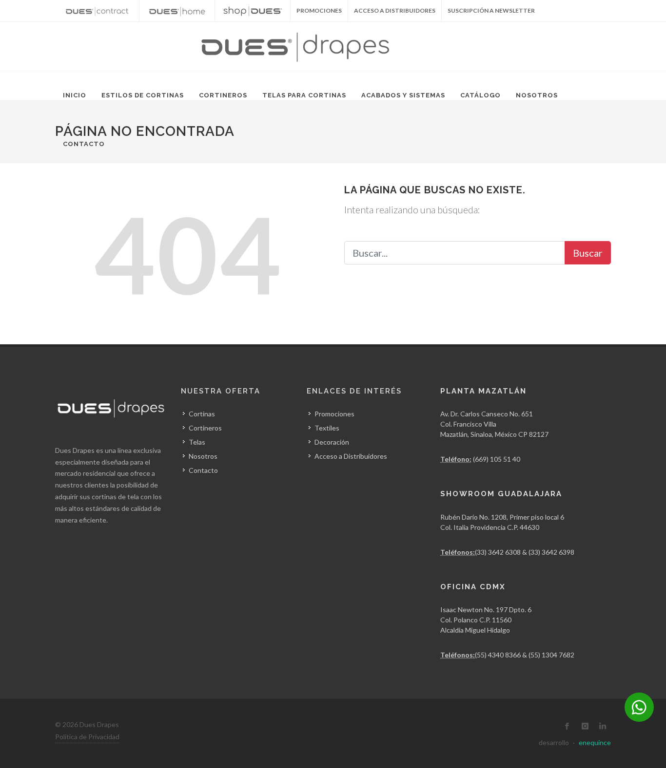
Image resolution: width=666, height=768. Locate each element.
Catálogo (480, 95)
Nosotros (537, 95)
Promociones (334, 414)
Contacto (84, 144)
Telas (197, 442)
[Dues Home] (177, 10)
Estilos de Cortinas (142, 95)
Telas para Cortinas (304, 95)
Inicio (74, 95)
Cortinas (202, 414)
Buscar (588, 253)
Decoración (331, 442)
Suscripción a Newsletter (491, 10)
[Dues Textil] (97, 10)
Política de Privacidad (87, 736)
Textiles (326, 428)
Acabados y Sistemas (403, 95)
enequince (595, 742)
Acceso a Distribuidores (394, 10)
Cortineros (223, 95)
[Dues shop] (252, 10)
